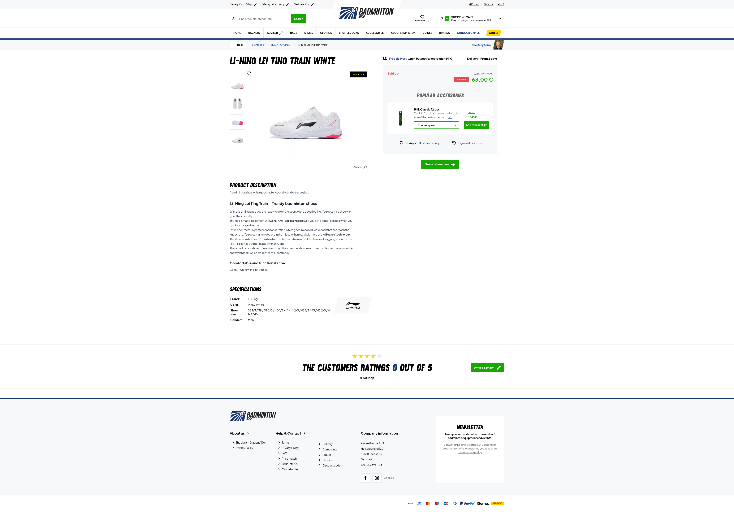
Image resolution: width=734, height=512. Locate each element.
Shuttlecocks (349, 32)
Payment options (470, 143)
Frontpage (258, 44)
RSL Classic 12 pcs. (427, 109)
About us (488, 4)
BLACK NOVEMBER (281, 44)
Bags (293, 32)
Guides (427, 32)
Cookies (389, 477)
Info (450, 117)
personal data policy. (470, 452)
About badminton (403, 32)
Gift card (474, 4)
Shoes (308, 32)
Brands (444, 32)
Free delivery (398, 58)
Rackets (254, 32)
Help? (501, 4)
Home (237, 32)
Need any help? (481, 45)
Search (298, 18)
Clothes (326, 32)
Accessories (375, 32)
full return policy (428, 143)
